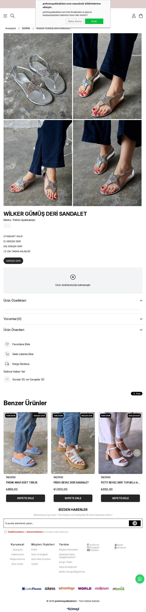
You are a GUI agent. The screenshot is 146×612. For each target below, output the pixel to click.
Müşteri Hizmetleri (68, 549)
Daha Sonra (75, 21)
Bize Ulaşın (17, 564)
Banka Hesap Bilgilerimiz (72, 571)
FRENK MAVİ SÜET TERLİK (22, 482)
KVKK (34, 549)
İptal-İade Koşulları (41, 559)
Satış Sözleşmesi (68, 567)
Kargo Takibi (65, 562)
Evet (94, 21)
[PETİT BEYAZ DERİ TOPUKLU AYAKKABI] (120, 443)
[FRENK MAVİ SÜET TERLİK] (26, 443)
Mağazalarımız (17, 559)
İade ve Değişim (39, 554)
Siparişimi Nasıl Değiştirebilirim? (67, 556)
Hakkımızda (17, 554)
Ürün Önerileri (14, 330)
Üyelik (34, 564)
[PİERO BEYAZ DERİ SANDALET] (73, 443)
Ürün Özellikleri (15, 300)
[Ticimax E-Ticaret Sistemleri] (73, 609)
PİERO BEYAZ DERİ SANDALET (71, 482)
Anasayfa (17, 549)
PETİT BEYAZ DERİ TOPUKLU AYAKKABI (120, 482)
